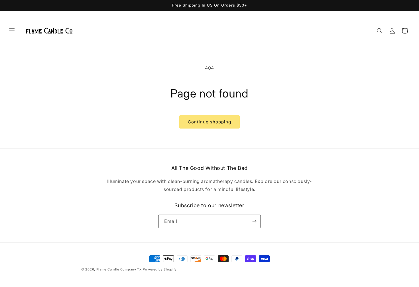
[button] (12, 31)
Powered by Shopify (160, 269)
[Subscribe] (254, 221)
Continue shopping (209, 122)
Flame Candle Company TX (119, 269)
